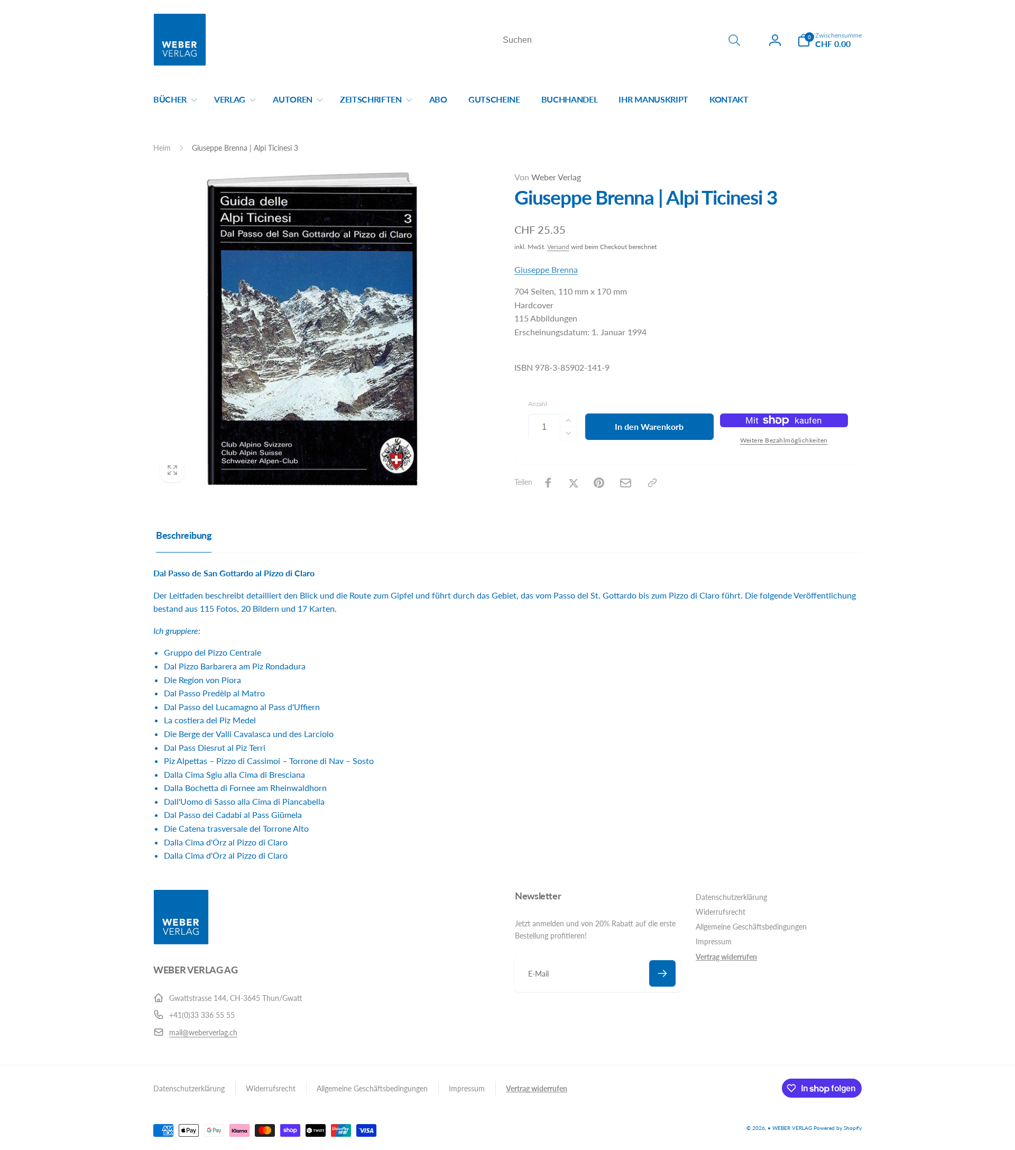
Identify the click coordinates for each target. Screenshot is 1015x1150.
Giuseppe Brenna (546, 269)
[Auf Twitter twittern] (573, 482)
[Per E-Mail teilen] (625, 483)
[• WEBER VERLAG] (181, 941)
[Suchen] (734, 40)
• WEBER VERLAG (790, 1128)
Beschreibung (183, 535)
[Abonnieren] (662, 973)
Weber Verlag (547, 177)
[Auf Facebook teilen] (548, 482)
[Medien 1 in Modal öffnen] (312, 329)
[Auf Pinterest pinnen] (599, 482)
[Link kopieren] (652, 482)
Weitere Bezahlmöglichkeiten (784, 440)
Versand (558, 247)
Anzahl (537, 403)
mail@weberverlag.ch (203, 1032)
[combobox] (620, 40)
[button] (829, 40)
